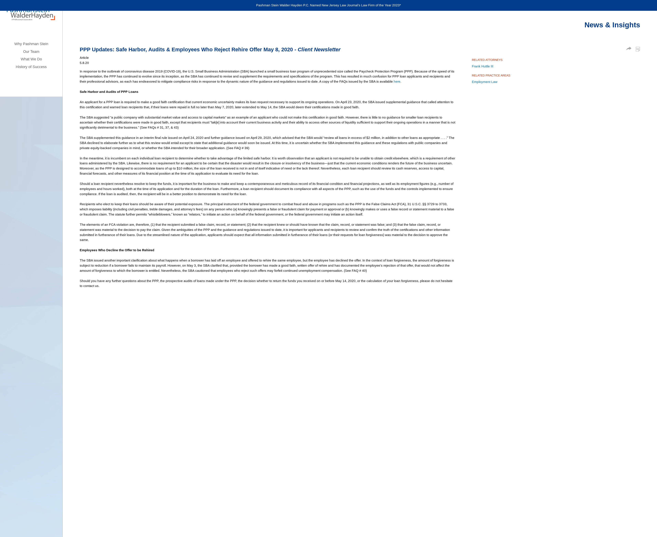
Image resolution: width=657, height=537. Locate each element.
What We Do (31, 59)
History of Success (31, 67)
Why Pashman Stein (31, 44)
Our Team (31, 51)
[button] (629, 49)
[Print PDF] (638, 49)
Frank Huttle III (482, 66)
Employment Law (484, 82)
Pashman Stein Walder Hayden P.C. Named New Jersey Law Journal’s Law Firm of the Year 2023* (328, 5)
